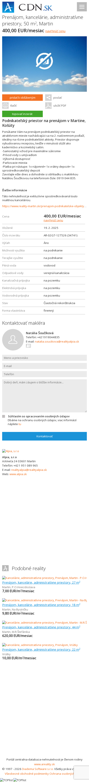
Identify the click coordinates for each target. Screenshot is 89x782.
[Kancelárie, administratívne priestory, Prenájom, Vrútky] (40, 645)
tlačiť (13, 105)
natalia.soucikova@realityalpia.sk (57, 341)
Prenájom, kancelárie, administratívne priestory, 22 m (41, 649)
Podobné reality (29, 568)
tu (20, 424)
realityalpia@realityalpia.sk (29, 470)
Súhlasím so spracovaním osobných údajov (39, 416)
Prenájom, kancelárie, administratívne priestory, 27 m (41, 582)
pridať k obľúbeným (22, 97)
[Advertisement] (44, 710)
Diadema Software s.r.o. (38, 769)
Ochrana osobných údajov (66, 774)
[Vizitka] (28, 346)
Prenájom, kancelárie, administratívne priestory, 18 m (41, 605)
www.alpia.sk (18, 474)
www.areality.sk (44, 764)
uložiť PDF (59, 105)
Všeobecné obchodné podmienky (27, 774)
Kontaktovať (45, 436)
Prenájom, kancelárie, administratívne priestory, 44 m (41, 627)
